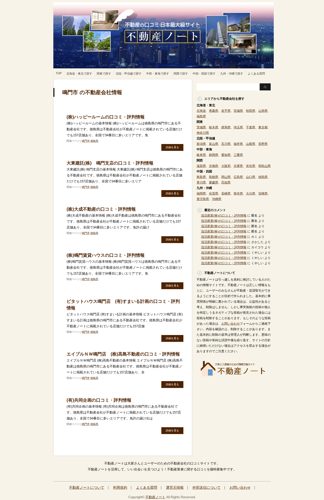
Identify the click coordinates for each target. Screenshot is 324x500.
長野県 (263, 144)
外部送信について (206, 487)
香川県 (201, 182)
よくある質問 (256, 73)
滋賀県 (201, 166)
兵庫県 (238, 166)
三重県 (238, 155)
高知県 (226, 182)
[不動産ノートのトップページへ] (233, 375)
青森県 (213, 110)
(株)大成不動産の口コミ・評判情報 (101, 209)
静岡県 (213, 155)
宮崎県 (263, 193)
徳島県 (94, 140)
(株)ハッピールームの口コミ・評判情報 (106, 116)
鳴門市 (86, 140)
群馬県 (226, 127)
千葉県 (250, 127)
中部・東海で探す (157, 73)
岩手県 (226, 110)
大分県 (250, 193)
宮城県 (238, 110)
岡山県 (226, 177)
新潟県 (201, 144)
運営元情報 (175, 487)
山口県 (250, 177)
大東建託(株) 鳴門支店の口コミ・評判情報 (110, 163)
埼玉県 (238, 127)
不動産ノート (155, 497)
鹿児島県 (203, 199)
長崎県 (226, 193)
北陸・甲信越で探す (129, 73)
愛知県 (226, 155)
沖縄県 (216, 199)
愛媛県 (213, 182)
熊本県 (238, 193)
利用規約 (120, 487)
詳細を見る (172, 147)
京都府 (213, 166)
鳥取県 (201, 177)
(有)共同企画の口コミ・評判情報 (99, 400)
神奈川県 (203, 133)
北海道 (201, 110)
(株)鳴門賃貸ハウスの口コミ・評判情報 (106, 255)
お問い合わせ (230, 323)
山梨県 (250, 144)
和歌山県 (264, 166)
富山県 (213, 144)
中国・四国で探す (204, 73)
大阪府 (226, 166)
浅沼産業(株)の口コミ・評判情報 (223, 215)
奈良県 (250, 166)
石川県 (226, 144)
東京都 (263, 127)
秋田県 (250, 110)
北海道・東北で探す (79, 73)
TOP (59, 73)
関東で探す (104, 73)
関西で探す (181, 73)
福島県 (201, 116)
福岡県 (201, 193)
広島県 (238, 177)
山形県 (263, 110)
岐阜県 (201, 155)
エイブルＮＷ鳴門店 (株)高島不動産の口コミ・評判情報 (123, 354)
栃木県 (213, 127)
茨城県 (201, 127)
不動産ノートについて (86, 487)
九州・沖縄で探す (231, 73)
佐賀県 (213, 193)
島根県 (213, 177)
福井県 (238, 144)
